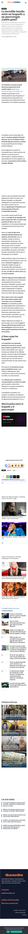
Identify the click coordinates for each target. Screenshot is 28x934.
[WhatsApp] (7, 476)
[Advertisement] (14, 53)
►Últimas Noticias (7, 610)
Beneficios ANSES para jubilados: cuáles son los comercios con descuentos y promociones (13, 747)
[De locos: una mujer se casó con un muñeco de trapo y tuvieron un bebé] (5, 656)
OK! (8, 931)
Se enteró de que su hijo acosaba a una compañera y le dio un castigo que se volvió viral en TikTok (18, 648)
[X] (14, 476)
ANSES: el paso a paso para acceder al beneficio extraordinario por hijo (11, 732)
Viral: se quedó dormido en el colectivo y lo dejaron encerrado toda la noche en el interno (18, 664)
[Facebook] (11, 476)
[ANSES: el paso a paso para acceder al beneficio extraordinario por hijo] (14, 728)
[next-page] (5, 691)
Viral (14, 470)
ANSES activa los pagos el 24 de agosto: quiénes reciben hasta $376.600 (13, 763)
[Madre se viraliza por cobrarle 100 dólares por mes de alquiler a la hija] (5, 631)
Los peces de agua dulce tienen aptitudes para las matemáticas (18, 685)
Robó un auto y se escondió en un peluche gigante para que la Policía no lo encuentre (17, 639)
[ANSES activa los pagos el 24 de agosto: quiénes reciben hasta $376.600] (14, 760)
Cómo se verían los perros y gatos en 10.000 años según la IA (18, 615)
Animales (9, 470)
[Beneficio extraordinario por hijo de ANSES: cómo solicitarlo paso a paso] (14, 712)
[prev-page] (2, 691)
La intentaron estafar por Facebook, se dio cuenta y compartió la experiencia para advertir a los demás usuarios (17, 675)
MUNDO (4, 8)
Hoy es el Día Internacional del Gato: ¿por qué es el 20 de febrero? (17, 623)
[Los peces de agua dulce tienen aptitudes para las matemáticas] (5, 685)
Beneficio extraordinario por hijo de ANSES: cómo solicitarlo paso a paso (14, 716)
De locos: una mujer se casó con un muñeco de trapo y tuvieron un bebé (18, 656)
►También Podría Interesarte (10, 608)
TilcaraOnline (14, 875)
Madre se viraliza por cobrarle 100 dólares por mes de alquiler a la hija (18, 631)
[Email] (18, 476)
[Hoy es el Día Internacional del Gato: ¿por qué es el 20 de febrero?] (5, 623)
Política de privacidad (16, 931)
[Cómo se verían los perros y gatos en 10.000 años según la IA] (5, 615)
